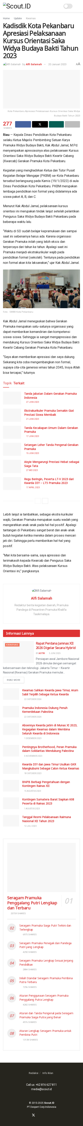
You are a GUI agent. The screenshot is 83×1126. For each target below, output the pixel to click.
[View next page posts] (45, 501)
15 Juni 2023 (32, 453)
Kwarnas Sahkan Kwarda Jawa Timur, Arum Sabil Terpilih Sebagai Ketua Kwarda (50, 692)
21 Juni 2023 (32, 419)
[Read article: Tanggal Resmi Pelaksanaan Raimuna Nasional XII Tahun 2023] (11, 821)
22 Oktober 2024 (33, 699)
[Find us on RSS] (52, 1115)
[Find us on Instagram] (38, 1115)
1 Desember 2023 (33, 738)
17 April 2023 (33, 487)
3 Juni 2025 (55, 653)
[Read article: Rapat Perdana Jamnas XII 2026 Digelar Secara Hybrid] (18, 652)
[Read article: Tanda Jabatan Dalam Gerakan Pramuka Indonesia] (12, 398)
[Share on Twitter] (40, 124)
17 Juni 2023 (32, 436)
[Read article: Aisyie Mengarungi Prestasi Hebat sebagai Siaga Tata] (12, 466)
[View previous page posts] (38, 501)
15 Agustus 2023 (32, 791)
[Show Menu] (78, 6)
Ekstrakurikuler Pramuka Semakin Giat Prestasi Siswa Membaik (49, 413)
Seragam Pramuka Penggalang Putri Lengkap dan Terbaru (32, 903)
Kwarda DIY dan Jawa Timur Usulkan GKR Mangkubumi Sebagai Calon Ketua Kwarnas (50, 766)
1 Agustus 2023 (32, 808)
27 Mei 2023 (32, 470)
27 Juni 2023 (32, 402)
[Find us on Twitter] (33, 1115)
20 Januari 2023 (57, 64)
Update (18, 18)
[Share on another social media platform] (72, 124)
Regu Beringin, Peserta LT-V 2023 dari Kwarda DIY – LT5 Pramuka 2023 (49, 481)
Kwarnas (31, 18)
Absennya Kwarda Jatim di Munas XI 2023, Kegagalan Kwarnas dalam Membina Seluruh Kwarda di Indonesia (49, 729)
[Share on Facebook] (23, 124)
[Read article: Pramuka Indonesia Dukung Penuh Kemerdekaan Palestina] (11, 711)
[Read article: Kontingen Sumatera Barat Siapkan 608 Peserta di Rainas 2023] (11, 803)
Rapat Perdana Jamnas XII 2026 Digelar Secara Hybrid (56, 645)
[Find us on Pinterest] (48, 1115)
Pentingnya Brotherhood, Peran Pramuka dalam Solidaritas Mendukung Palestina (49, 749)
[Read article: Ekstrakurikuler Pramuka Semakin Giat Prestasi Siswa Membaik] (12, 415)
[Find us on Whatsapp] (43, 1115)
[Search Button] (57, 6)
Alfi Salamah (34, 64)
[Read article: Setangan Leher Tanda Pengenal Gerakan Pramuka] (12, 449)
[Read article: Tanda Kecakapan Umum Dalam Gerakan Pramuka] (12, 432)
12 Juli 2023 (30, 826)
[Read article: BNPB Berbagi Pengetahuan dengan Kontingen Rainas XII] (11, 786)
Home (6, 18)
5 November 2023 (33, 756)
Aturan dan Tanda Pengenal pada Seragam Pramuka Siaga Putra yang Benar (46, 1015)
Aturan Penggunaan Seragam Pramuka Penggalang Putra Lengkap (43, 997)
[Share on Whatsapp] (56, 124)
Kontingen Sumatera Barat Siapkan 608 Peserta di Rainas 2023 (48, 801)
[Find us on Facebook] (28, 1115)
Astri (42, 653)
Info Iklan (48, 1073)
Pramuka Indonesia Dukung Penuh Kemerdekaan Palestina (44, 710)
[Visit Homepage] (17, 6)
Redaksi (33, 1073)
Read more (15, 680)
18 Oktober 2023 (33, 773)
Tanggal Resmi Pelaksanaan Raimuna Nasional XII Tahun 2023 (46, 819)
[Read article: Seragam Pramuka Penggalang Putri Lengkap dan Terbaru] (41, 867)
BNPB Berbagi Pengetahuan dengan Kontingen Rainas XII (46, 784)
